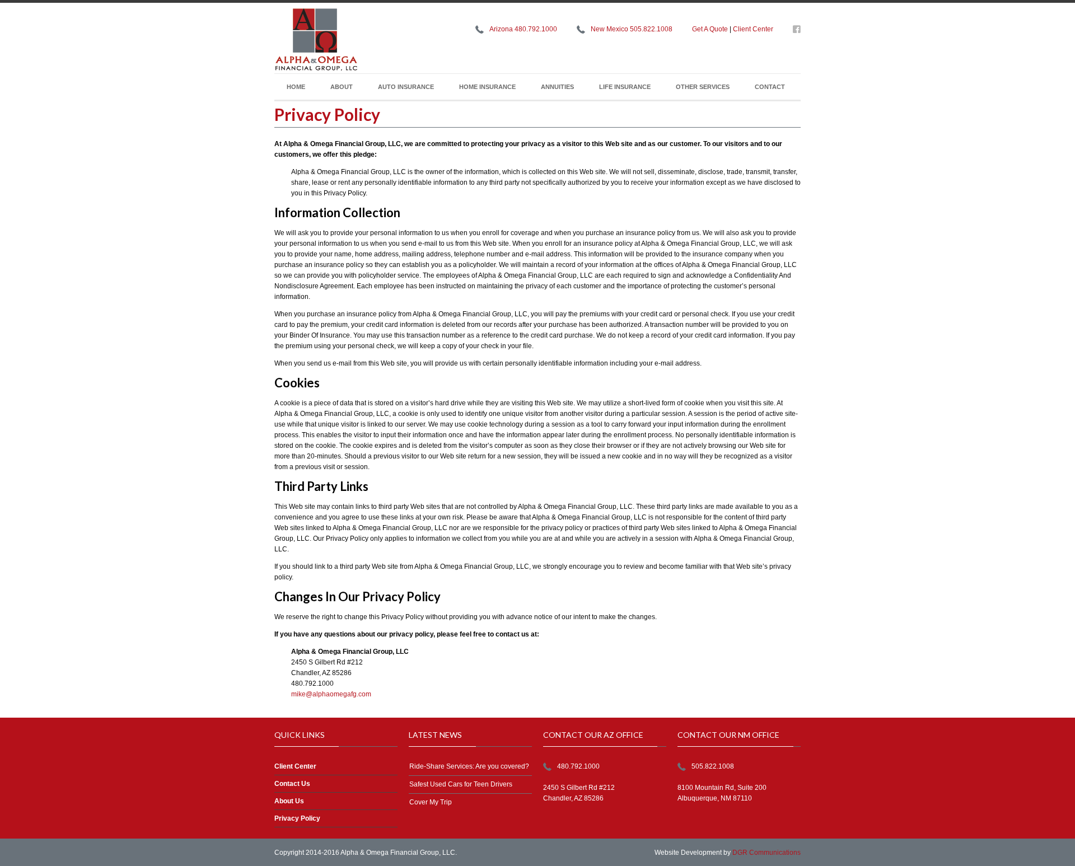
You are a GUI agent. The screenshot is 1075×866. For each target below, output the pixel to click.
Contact (770, 86)
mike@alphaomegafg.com (331, 694)
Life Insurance (625, 86)
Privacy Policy (297, 818)
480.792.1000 (578, 766)
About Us (289, 801)
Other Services (703, 86)
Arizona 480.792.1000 (523, 29)
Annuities (557, 86)
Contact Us (292, 784)
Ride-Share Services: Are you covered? (469, 766)
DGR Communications (766, 852)
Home (296, 86)
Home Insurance (487, 86)
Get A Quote (710, 29)
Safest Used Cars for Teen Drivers (460, 784)
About (341, 86)
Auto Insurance (406, 86)
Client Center (753, 29)
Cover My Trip (430, 802)
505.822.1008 (712, 766)
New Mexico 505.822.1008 (631, 29)
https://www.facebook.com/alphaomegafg (797, 31)
